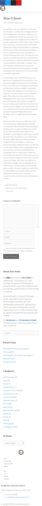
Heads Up (9, 191)
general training (11, 185)
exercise (6, 407)
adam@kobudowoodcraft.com (17, 497)
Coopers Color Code (11, 390)
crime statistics (9, 394)
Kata (5, 420)
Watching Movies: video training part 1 (18, 355)
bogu (5, 380)
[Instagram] (13, 3)
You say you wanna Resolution (16, 188)
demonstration (9, 400)
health (5, 413)
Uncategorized (9, 427)
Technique (7, 423)
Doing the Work (9, 362)
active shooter (9, 377)
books (5, 384)
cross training (8, 397)
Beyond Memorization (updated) (16, 349)
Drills (5, 403)
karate (5, 417)
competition (8, 387)
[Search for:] (21, 333)
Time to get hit (9, 352)
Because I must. (9, 358)
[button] (21, 12)
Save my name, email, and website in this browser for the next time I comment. (20, 249)
